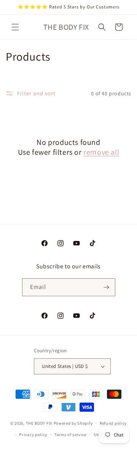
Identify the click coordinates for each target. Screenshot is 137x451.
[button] (15, 27)
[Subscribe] (106, 287)
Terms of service (70, 434)
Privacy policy (33, 434)
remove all (101, 152)
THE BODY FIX (39, 422)
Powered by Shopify (73, 422)
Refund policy (113, 423)
